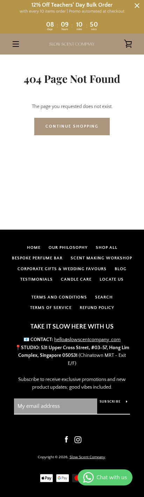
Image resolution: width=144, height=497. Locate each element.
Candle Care (76, 279)
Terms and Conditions (59, 297)
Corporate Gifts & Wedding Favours (62, 269)
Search (104, 297)
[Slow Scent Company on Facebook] (66, 439)
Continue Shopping (72, 126)
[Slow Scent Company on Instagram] (77, 439)
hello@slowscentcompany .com (87, 340)
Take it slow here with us (72, 326)
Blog (121, 269)
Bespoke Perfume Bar (37, 258)
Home (34, 247)
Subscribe (110, 402)
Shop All (106, 247)
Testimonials (36, 279)
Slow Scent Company (87, 457)
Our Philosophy (68, 247)
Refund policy (97, 307)
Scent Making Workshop (101, 258)
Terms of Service (51, 307)
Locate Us (112, 279)
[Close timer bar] (137, 5)
